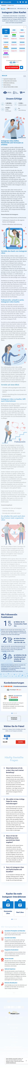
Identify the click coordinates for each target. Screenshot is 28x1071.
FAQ (14, 993)
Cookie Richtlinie (14, 1041)
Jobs (15, 1017)
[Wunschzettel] (20, 2)
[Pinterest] (11, 1028)
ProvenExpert (13, 689)
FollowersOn (3, 5)
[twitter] (16, 1028)
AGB (14, 1034)
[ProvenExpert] (14, 1012)
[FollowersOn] (14, 1000)
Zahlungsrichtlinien (14, 1036)
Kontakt (20, 1017)
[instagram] (13, 1028)
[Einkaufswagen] (23, 2)
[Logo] (6, 2)
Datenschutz (14, 1031)
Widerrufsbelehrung (14, 1019)
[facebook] (14, 1028)
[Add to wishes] (21, 67)
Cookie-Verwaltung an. (11, 1062)
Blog (10, 1017)
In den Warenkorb (12, 67)
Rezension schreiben (14, 718)
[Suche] (17, 2)
